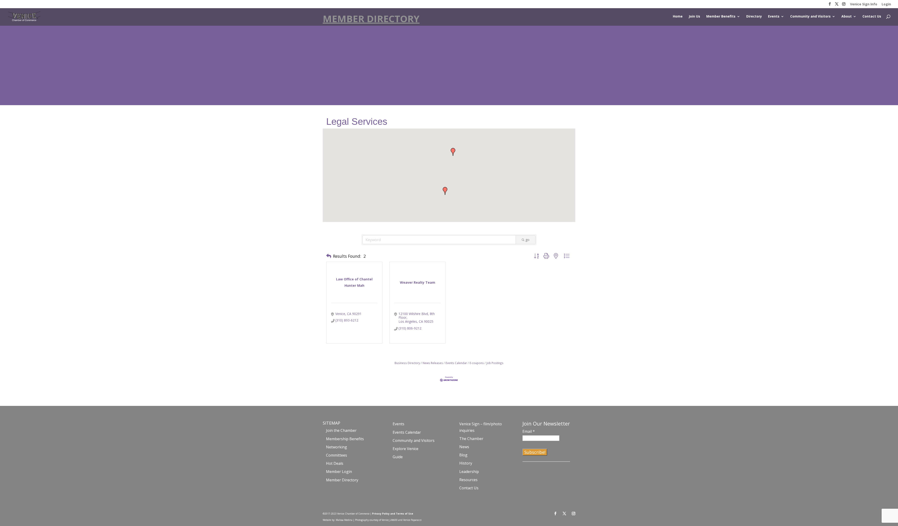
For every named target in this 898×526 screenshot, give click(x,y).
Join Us (694, 16)
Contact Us (871, 16)
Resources (468, 479)
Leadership (469, 471)
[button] (445, 191)
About (846, 16)
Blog (463, 455)
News (464, 446)
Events (773, 16)
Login (886, 4)
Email (528, 431)
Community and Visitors (810, 16)
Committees (336, 455)
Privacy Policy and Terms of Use (392, 513)
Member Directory (342, 480)
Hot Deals (334, 463)
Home (678, 16)
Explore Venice (405, 448)
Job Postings (494, 363)
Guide (398, 456)
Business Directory (407, 363)
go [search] (527, 239)
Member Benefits (720, 16)
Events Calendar (456, 363)
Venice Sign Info (863, 4)
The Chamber (471, 438)
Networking (336, 447)
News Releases (433, 363)
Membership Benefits (345, 438)
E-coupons (477, 363)
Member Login (339, 471)
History (465, 463)
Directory (754, 16)
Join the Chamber (341, 430)
